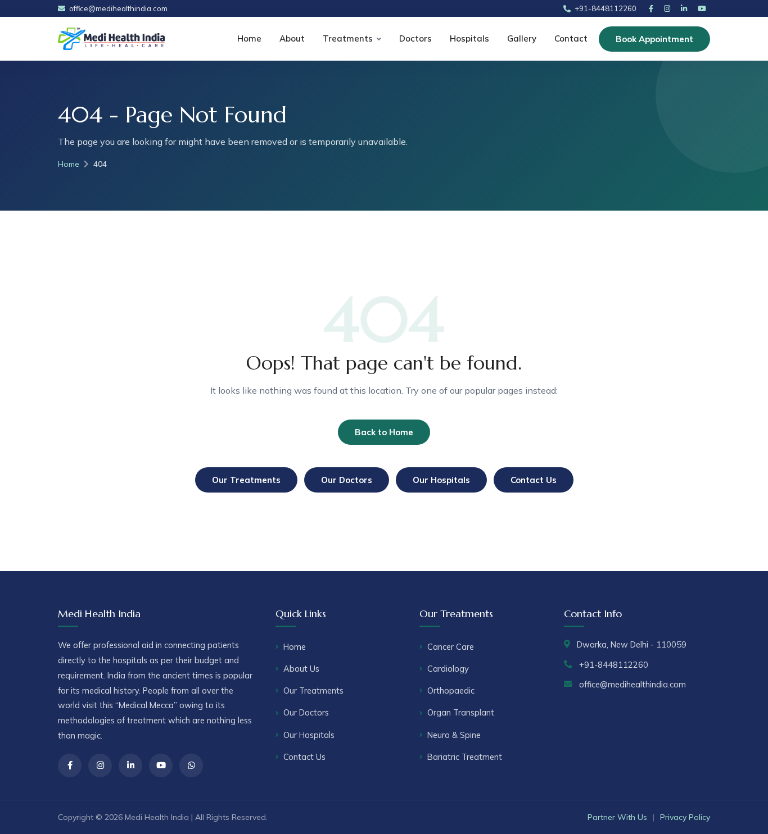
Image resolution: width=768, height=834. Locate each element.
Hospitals (469, 38)
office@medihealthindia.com (118, 8)
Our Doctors (346, 480)
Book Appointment (654, 39)
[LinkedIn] (686, 8)
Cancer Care (450, 646)
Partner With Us (617, 817)
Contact (571, 38)
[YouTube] (704, 8)
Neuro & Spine (454, 735)
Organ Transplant (460, 712)
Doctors (415, 38)
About (292, 38)
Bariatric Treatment (464, 756)
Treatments (348, 38)
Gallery (521, 38)
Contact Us (534, 480)
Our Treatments (246, 480)
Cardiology (448, 668)
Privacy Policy (685, 817)
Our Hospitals (441, 480)
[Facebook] (653, 8)
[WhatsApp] (191, 765)
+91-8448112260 (605, 8)
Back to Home (384, 432)
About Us (301, 668)
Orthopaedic (451, 690)
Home (249, 38)
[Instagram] (669, 8)
